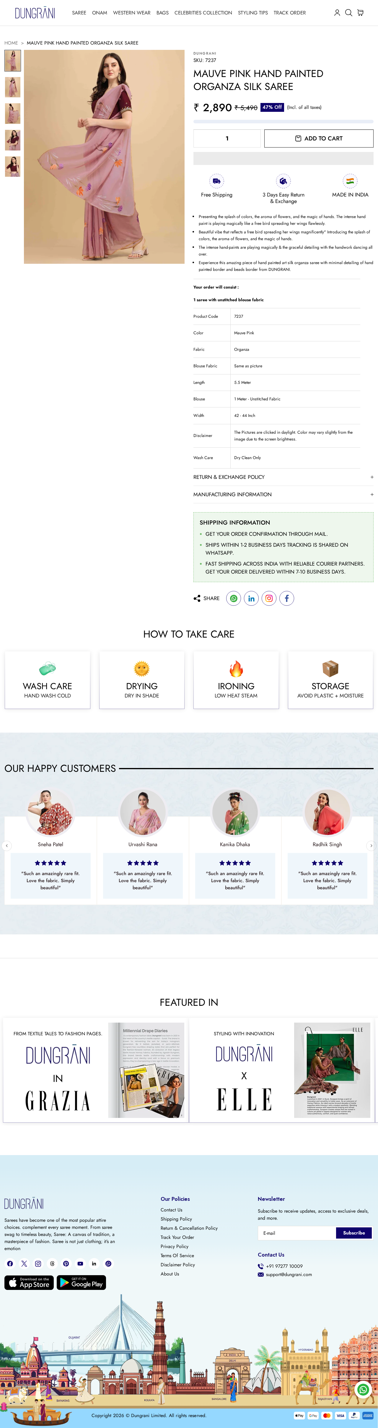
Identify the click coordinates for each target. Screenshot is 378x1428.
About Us (170, 1274)
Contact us (171, 1210)
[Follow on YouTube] (80, 1264)
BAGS (163, 12)
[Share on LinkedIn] (251, 598)
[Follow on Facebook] (10, 1264)
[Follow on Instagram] (38, 1263)
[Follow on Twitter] (24, 1264)
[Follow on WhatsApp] (108, 1264)
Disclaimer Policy (178, 1264)
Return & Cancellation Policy (189, 1228)
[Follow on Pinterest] (66, 1264)
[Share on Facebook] (286, 598)
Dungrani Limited (148, 1415)
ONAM (99, 12)
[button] (283, 158)
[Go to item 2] (12, 87)
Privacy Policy (174, 1246)
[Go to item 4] (12, 140)
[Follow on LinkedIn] (94, 1264)
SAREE (79, 12)
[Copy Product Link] (269, 598)
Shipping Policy (176, 1219)
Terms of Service (177, 1255)
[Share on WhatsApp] (233, 598)
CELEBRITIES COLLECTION (203, 12)
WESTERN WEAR (132, 12)
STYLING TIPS (253, 12)
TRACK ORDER (290, 12)
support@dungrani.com (289, 1275)
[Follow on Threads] (52, 1264)
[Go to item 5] (12, 167)
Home (11, 43)
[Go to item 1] (12, 61)
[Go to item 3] (12, 114)
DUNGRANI (204, 53)
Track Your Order (177, 1237)
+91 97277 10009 (284, 1266)
